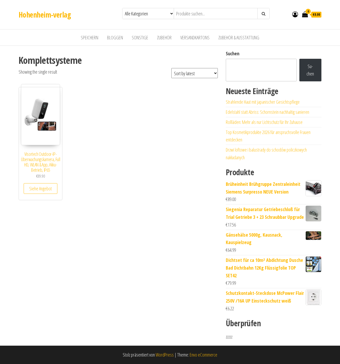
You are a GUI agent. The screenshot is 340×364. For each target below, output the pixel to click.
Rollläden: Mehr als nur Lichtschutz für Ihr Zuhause (264, 122)
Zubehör (164, 37)
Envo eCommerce (203, 355)
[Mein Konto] (295, 14)
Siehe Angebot (40, 188)
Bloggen (115, 37)
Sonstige (140, 37)
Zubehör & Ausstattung (238, 37)
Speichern (89, 37)
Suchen (232, 53)
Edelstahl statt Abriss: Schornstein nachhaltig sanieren (267, 112)
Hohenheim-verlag (45, 15)
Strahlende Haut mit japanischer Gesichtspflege (263, 102)
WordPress (165, 355)
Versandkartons (195, 37)
